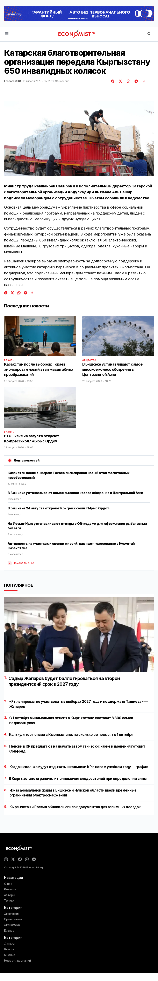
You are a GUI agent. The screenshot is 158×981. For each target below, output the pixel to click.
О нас (8, 883)
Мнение (9, 955)
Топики (9, 900)
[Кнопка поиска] (149, 34)
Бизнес (9, 930)
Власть (9, 360)
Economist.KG (12, 81)
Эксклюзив (12, 913)
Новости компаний (17, 960)
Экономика (12, 925)
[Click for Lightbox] (79, 138)
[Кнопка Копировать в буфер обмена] (142, 81)
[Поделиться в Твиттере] (120, 81)
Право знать (13, 919)
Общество (89, 360)
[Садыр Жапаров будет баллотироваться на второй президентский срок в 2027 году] (79, 634)
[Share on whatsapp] (128, 81)
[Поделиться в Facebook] (113, 81)
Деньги (9, 943)
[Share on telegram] (135, 81)
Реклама (10, 889)
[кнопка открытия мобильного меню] (6, 34)
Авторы (9, 895)
